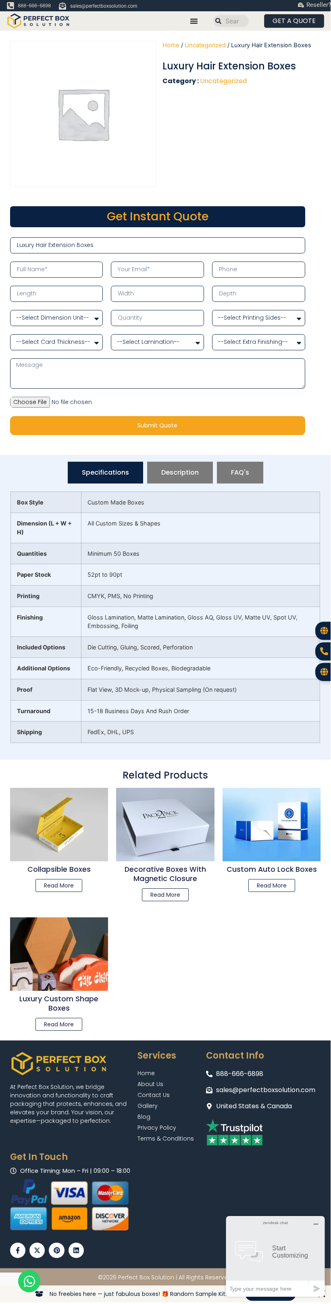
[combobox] (231, 21)
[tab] (105, 473)
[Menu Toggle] (194, 21)
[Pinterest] (56, 1250)
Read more (59, 885)
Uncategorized (205, 45)
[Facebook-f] (17, 1250)
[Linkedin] (76, 1250)
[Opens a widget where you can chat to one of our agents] (275, 1256)
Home (170, 45)
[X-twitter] (37, 1250)
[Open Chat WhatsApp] (29, 1281)
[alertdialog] (165, 1293)
